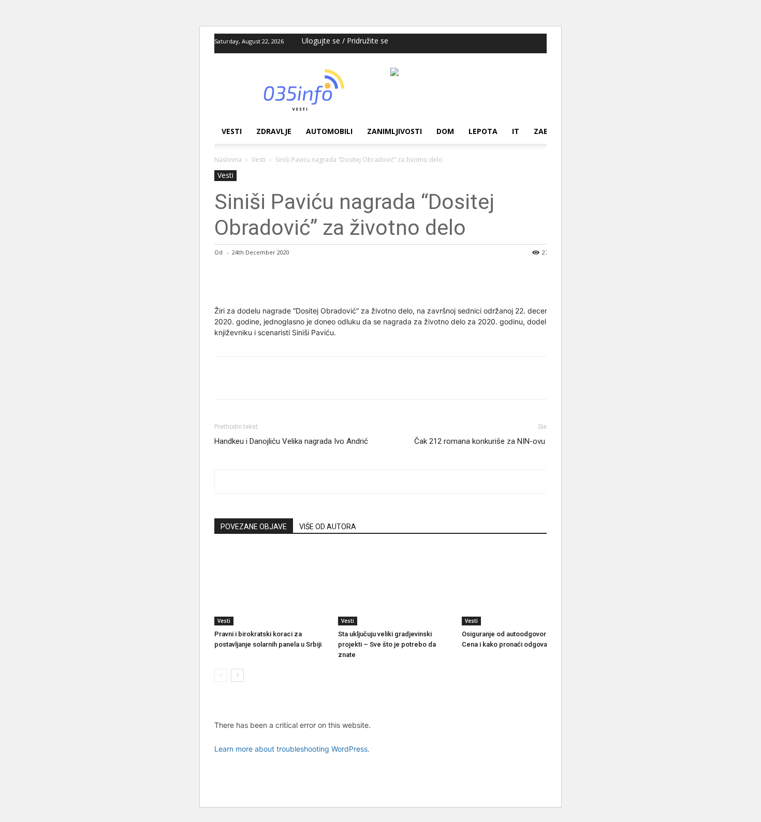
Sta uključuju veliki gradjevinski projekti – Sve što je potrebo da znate (387, 644)
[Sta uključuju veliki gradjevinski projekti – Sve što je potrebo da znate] (394, 586)
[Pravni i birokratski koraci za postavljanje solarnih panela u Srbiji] (270, 586)
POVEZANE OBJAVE (254, 526)
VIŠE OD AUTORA (327, 526)
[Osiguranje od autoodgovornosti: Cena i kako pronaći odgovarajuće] (518, 586)
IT (515, 131)
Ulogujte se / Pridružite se (345, 41)
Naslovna (228, 159)
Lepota (483, 131)
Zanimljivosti (394, 131)
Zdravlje (273, 131)
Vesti (232, 131)
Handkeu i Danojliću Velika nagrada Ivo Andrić (291, 441)
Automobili (329, 131)
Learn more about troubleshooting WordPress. (292, 748)
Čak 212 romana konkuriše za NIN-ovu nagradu (494, 441)
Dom (445, 131)
